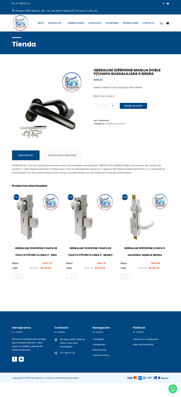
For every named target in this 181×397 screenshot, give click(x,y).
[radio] (15, 276)
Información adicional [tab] (62, 155)
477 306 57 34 (22, 3)
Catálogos (98, 339)
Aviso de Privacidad (143, 344)
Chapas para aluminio (115, 123)
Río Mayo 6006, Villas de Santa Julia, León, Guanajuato (72, 343)
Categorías (99, 344)
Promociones (99, 349)
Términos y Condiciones (145, 339)
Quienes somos (101, 355)
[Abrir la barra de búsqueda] (161, 23)
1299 (96, 96)
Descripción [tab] (25, 155)
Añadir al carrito (133, 105)
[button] (173, 389)
